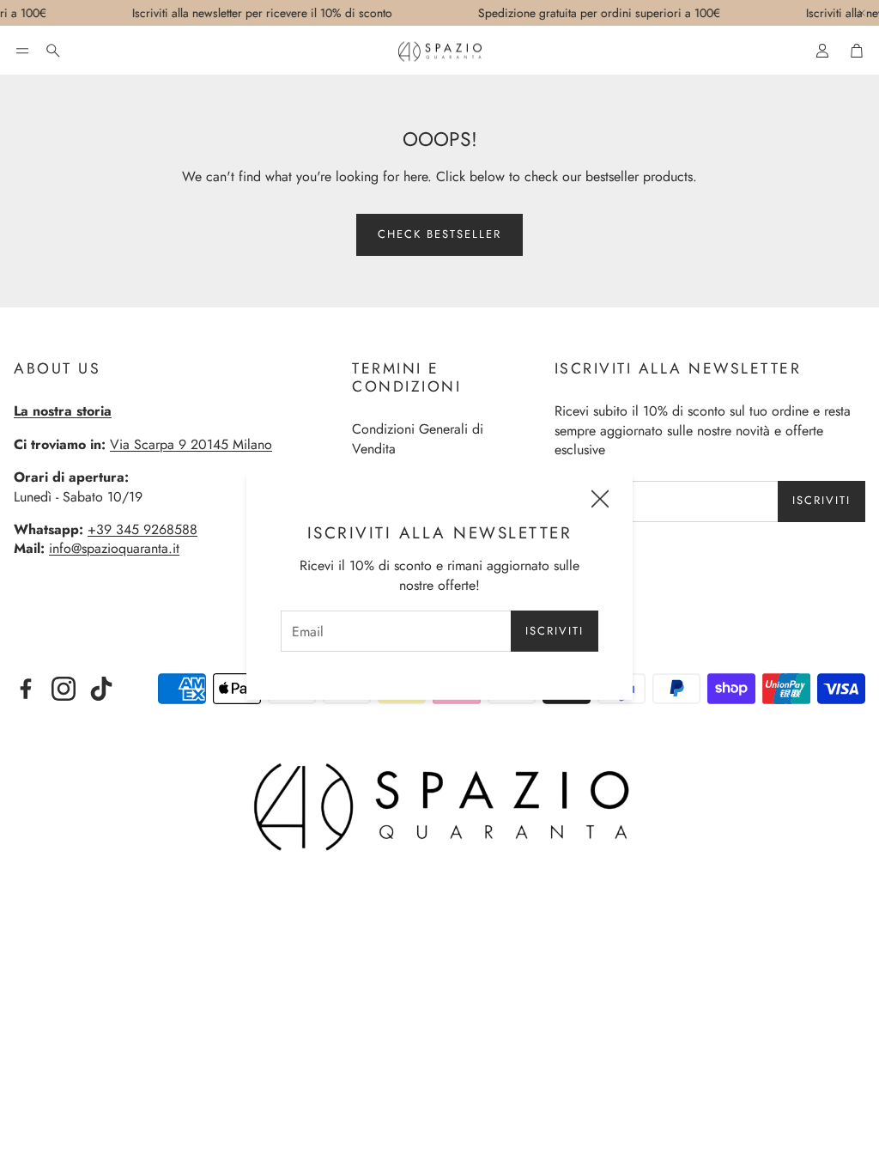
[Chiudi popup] (600, 501)
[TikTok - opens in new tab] (101, 689)
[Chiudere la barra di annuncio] (862, 13)
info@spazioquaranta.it (114, 548)
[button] (22, 51)
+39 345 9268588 (142, 529)
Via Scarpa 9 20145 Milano (191, 444)
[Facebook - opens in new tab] (26, 689)
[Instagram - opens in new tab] (64, 689)
